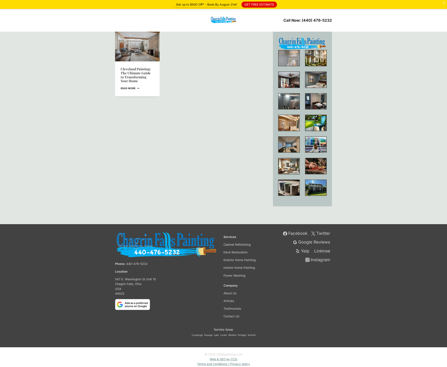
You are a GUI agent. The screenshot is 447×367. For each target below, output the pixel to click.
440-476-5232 (137, 264)
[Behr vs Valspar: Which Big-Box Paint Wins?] (316, 144)
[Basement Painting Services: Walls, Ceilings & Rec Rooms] (289, 101)
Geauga (208, 335)
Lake (216, 335)
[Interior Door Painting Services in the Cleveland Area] (289, 80)
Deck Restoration (236, 252)
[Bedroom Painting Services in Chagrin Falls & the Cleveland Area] (316, 80)
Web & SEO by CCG (223, 359)
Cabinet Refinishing (237, 244)
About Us (230, 293)
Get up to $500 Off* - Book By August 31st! (206, 4)
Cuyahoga (197, 335)
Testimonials (232, 308)
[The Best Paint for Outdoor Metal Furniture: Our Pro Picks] (316, 123)
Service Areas (223, 329)
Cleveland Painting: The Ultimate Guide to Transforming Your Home (136, 75)
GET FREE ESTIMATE (259, 4)
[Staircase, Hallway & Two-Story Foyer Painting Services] (289, 58)
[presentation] (137, 46)
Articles (229, 301)
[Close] (444, 3)
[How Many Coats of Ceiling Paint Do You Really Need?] (289, 144)
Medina (232, 335)
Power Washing (234, 275)
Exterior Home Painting (240, 260)
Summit (251, 335)
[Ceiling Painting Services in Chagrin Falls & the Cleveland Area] (289, 123)
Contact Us (231, 316)
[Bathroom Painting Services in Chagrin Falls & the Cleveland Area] (316, 101)
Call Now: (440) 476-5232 (307, 20)
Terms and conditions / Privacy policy (223, 364)
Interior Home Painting (239, 267)
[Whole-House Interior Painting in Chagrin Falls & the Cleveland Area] (316, 58)
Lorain (223, 335)
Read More (130, 88)
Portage (242, 335)
